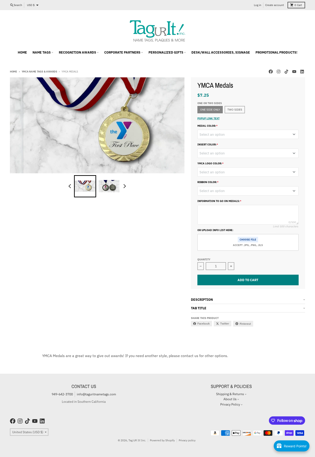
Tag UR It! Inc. (137, 440)
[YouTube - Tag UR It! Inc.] (294, 72)
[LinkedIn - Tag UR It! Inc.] (302, 72)
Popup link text (208, 118)
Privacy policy (187, 440)
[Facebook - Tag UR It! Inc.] (271, 72)
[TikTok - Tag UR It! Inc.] (286, 72)
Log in (257, 5)
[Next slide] (124, 186)
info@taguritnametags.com (96, 394)
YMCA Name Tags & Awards (39, 71)
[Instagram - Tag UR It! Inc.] (279, 72)
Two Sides (234, 109)
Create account (274, 5)
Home (13, 71)
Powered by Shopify (162, 440)
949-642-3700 (62, 394)
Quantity (203, 259)
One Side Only (210, 109)
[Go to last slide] (70, 186)
